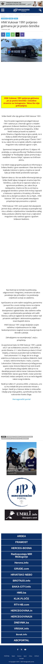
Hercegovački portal (26, 436)
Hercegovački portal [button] (21, 399)
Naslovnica (4, 15)
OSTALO (36, 656)
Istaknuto (11, 15)
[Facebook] (3, 34)
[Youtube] (25, 650)
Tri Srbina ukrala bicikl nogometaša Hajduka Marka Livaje (21, 470)
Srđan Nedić (25, 438)
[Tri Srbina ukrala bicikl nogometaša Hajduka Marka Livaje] (22, 459)
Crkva (30, 656)
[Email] (17, 34)
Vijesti (13, 656)
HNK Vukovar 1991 (6, 438)
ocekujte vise (16, 438)
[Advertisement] (21, 78)
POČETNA (6, 656)
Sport (25, 656)
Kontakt (21, 658)
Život (16, 18)
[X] (8, 34)
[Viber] (22, 34)
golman (17, 436)
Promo (11, 18)
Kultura (19, 656)
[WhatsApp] (13, 34)
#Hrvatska (10, 436)
